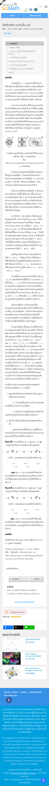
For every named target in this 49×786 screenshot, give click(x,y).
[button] (46, 7)
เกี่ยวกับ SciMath (11, 692)
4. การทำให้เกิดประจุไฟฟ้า (17, 57)
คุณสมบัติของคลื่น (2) (32, 639)
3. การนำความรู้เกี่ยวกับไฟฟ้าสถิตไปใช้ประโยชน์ (21, 52)
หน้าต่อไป (36, 579)
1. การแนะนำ (12, 43)
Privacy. (33, 772)
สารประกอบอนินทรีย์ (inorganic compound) (33, 669)
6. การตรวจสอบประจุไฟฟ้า (17, 65)
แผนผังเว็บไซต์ (35, 692)
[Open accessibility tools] (43, 780)
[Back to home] (11, 7)
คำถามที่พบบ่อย (10, 695)
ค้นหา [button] (12, 15)
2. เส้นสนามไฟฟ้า (13, 47)
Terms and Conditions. (20, 772)
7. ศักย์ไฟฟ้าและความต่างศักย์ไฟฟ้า (20, 69)
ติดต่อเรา (24, 692)
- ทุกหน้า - (11, 72)
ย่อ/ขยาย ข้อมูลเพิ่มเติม (24, 601)
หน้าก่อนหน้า (15, 579)
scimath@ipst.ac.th (17, 779)
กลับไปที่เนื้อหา (12, 568)
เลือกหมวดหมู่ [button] (35, 15)
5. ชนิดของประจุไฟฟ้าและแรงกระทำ (20, 61)
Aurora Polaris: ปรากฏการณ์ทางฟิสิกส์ (33, 655)
